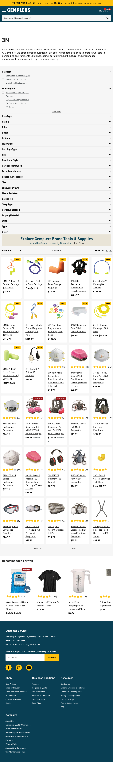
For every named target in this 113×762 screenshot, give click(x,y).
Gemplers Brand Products (17, 736)
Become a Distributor (41, 695)
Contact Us (65, 684)
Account (35, 684)
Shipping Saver (38, 699)
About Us (10, 721)
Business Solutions (43, 678)
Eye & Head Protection (17, 83)
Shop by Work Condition (16, 692)
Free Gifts (36, 703)
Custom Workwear (14, 699)
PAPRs (10, 107)
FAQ (62, 707)
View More (56, 111)
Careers (9, 740)
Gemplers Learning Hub (71, 692)
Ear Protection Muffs (16, 103)
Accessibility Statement (15, 748)
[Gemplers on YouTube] (29, 668)
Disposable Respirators (17, 99)
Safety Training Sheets (70, 695)
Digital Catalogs (67, 699)
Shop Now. (78, 243)
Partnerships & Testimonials (18, 732)
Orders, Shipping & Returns (73, 688)
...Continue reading (47, 58)
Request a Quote (39, 688)
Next (74, 548)
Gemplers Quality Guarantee (18, 725)
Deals (8, 703)
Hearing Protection (16, 79)
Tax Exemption (38, 692)
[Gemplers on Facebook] (9, 668)
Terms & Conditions (84, 3)
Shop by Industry (13, 688)
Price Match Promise (15, 729)
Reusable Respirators (17, 92)
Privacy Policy (12, 744)
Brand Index (11, 695)
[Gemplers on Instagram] (19, 668)
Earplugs (12, 96)
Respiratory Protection (18, 75)
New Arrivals (11, 684)
